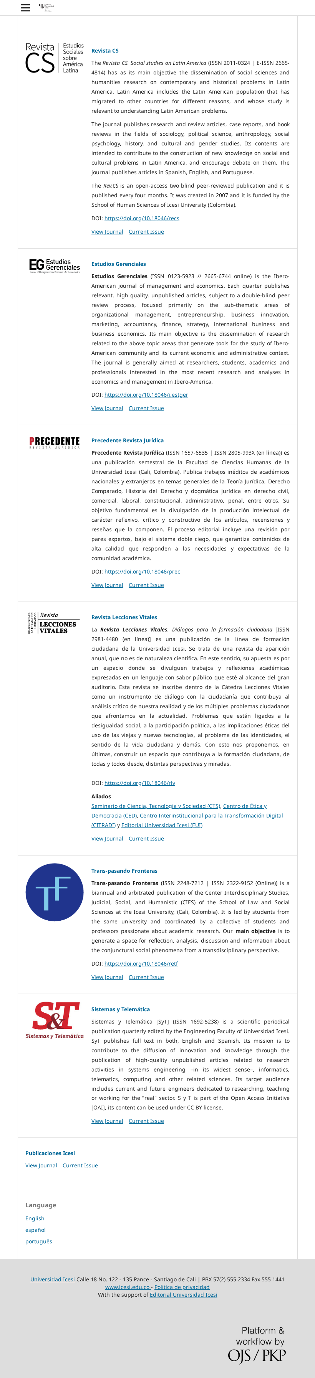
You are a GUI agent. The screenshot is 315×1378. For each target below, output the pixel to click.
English (35, 1218)
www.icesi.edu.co (128, 1287)
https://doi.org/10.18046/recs (141, 218)
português (38, 1241)
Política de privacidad (182, 1287)
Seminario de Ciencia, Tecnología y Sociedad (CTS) (155, 805)
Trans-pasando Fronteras (124, 870)
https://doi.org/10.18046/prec (142, 571)
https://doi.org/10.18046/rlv (139, 782)
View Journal (107, 231)
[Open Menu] (25, 7)
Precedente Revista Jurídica (127, 440)
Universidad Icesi (52, 1279)
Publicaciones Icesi (50, 1153)
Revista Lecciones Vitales (124, 617)
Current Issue (146, 231)
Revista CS (105, 50)
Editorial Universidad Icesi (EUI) (161, 825)
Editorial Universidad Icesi (183, 1294)
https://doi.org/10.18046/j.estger (146, 394)
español (35, 1229)
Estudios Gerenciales (118, 263)
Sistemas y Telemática (120, 1009)
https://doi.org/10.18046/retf (141, 963)
